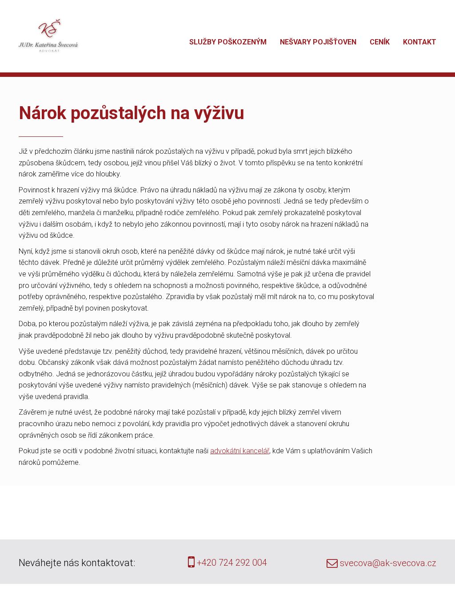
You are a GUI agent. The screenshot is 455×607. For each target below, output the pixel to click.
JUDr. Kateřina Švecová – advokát (48, 35)
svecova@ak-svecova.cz (387, 563)
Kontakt (419, 42)
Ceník (380, 42)
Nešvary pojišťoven (318, 42)
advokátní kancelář (239, 451)
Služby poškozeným (228, 42)
